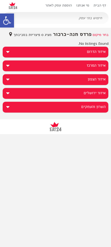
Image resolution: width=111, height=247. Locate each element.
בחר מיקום (101, 34)
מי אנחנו (82, 5)
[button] (7, 20)
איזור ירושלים (95, 93)
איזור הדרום (96, 51)
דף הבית (99, 5)
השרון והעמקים (93, 106)
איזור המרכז (96, 65)
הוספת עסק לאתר (58, 5)
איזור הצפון (97, 79)
